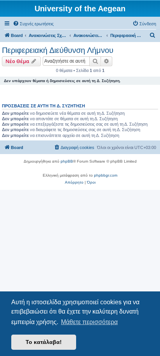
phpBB (67, 161)
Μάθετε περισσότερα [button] (89, 322)
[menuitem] (33, 23)
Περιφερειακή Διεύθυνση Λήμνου (57, 50)
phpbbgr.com (105, 175)
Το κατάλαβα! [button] (44, 342)
